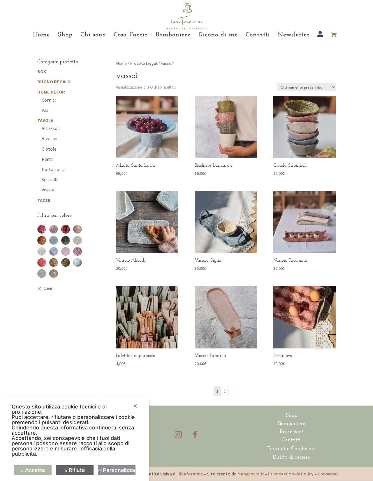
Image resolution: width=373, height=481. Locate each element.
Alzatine (50, 138)
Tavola (45, 120)
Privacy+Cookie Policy (291, 474)
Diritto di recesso (291, 457)
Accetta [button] (35, 470)
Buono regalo (54, 81)
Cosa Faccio (131, 35)
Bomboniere (173, 35)
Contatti (258, 35)
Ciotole (49, 149)
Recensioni (291, 432)
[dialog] (74, 439)
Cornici (49, 100)
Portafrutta (54, 169)
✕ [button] (135, 406)
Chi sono (93, 35)
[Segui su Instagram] (178, 435)
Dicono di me (218, 35)
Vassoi (48, 190)
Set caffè (50, 179)
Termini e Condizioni (291, 449)
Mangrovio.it (250, 474)
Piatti (47, 159)
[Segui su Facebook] (195, 435)
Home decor (51, 92)
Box (41, 71)
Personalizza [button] (119, 470)
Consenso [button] (328, 474)
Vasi (46, 110)
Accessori (51, 128)
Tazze (43, 200)
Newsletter (293, 35)
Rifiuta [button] (77, 470)
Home (41, 35)
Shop (65, 35)
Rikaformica (190, 474)
